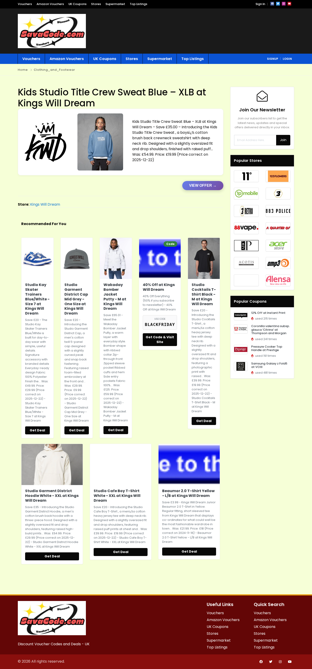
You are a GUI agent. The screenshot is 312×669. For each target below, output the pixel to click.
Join (283, 140)
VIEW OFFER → (203, 185)
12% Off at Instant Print (268, 313)
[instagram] (284, 3)
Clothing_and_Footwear (54, 70)
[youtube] (289, 3)
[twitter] (278, 3)
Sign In (260, 4)
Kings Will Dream (45, 204)
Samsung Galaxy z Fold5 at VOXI (269, 365)
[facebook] (272, 3)
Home (23, 70)
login (287, 59)
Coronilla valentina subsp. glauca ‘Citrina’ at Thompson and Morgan (270, 329)
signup (272, 59)
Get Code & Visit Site (160, 339)
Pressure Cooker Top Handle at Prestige (266, 348)
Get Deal (37, 430)
